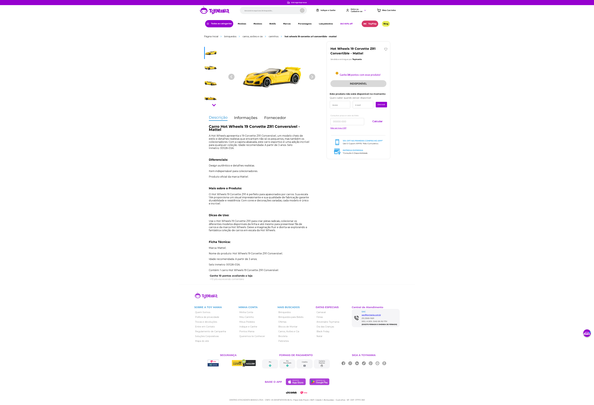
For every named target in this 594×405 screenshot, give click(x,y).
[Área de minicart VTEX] (386, 10)
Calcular (377, 121)
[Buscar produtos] (302, 10)
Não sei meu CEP (338, 128)
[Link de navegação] (214, 10)
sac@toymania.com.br (371, 315)
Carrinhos (273, 36)
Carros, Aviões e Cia (253, 36)
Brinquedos (230, 36)
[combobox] (273, 10)
